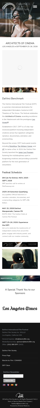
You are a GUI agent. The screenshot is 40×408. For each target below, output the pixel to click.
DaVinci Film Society (9, 350)
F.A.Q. (35, 399)
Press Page (6, 355)
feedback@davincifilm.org (20, 403)
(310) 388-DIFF (12, 344)
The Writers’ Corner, (25, 146)
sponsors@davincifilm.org (26, 342)
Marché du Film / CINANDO (12, 360)
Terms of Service (13, 401)
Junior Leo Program (26, 152)
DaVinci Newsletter (11, 372)
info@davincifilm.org (22, 339)
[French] (8, 384)
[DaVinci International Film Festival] (20, 67)
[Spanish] (12, 384)
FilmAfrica (13, 146)
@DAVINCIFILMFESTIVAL (6, 278)
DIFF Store (6, 365)
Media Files (22, 401)
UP (3, 149)
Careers (29, 401)
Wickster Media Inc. (24, 406)
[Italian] (16, 384)
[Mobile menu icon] (35, 6)
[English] (4, 384)
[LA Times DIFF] (20, 308)
